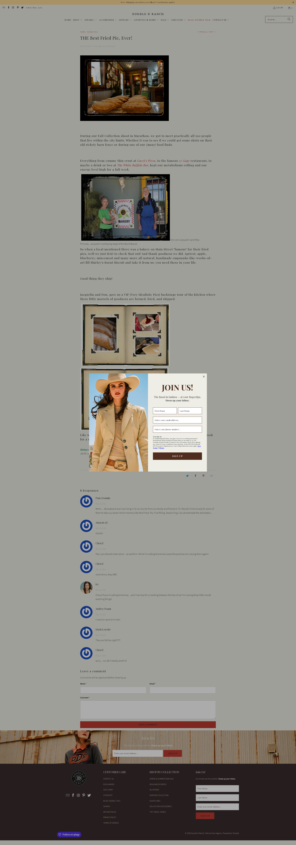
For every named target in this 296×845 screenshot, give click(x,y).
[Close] (204, 376)
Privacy (161, 448)
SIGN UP (177, 456)
